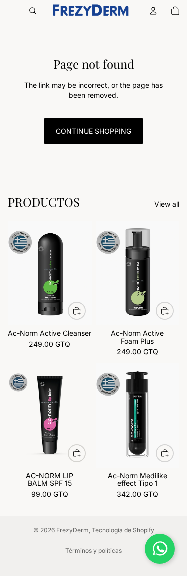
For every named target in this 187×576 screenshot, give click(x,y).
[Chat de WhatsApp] (160, 549)
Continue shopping (93, 131)
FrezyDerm (72, 530)
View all (166, 204)
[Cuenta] (153, 11)
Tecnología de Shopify (123, 530)
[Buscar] (33, 11)
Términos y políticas (93, 550)
